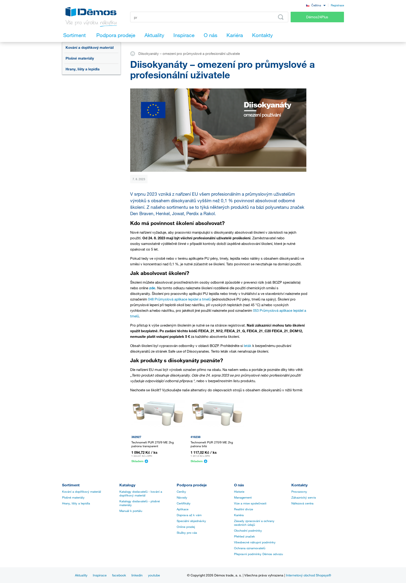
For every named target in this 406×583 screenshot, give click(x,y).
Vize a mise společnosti (250, 503)
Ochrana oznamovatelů (249, 548)
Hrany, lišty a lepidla (83, 69)
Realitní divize (243, 509)
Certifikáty (184, 503)
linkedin (137, 575)
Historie (239, 491)
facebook (119, 575)
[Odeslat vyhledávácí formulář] (281, 17)
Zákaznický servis (303, 497)
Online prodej (186, 527)
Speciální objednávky (191, 521)
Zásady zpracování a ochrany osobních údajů (254, 522)
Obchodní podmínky (248, 530)
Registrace (337, 5)
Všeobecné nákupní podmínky (255, 542)
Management (243, 497)
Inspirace (100, 575)
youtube (154, 575)
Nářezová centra (302, 503)
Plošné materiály (80, 58)
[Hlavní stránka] (134, 53)
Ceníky (181, 491)
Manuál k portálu (130, 511)
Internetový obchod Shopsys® (308, 575)
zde (152, 288)
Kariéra (239, 515)
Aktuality (81, 575)
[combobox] (316, 5)
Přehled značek (244, 536)
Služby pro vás (187, 532)
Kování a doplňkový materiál (90, 47)
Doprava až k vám (189, 515)
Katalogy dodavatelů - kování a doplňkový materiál (140, 493)
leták (247, 345)
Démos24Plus (317, 17)
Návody (182, 497)
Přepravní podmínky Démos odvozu (258, 554)
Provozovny (299, 491)
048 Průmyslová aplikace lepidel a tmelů (179, 299)
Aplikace (182, 509)
